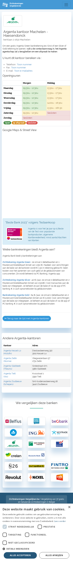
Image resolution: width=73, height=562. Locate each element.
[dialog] (36, 533)
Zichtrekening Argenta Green (16, 262)
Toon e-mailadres (23, 70)
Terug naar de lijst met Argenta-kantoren (28, 318)
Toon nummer (24, 64)
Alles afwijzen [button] (54, 555)
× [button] (69, 507)
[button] (36, 549)
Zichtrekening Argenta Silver (16, 280)
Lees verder (60, 521)
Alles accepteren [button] (20, 555)
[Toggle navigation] (66, 5)
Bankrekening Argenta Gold (16, 295)
